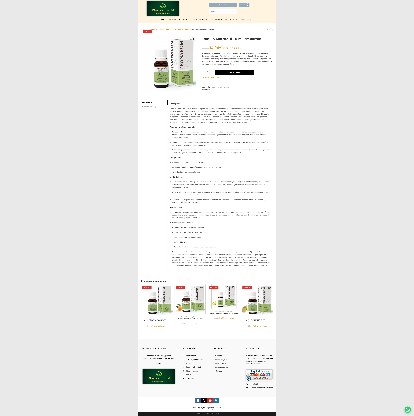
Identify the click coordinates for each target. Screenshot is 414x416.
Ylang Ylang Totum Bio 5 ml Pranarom (224, 313)
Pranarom (228, 87)
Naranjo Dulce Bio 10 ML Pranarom (190, 319)
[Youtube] (210, 400)
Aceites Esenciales (185, 30)
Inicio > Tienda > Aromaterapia (164, 30)
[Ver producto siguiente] (271, 29)
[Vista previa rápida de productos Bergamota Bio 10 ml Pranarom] (272, 288)
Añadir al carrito (234, 72)
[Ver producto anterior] (267, 29)
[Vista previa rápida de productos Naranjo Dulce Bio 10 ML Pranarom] (205, 288)
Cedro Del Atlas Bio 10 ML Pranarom (157, 321)
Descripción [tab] (147, 102)
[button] (193, 39)
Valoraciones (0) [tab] (149, 107)
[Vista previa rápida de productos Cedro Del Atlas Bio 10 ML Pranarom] (172, 288)
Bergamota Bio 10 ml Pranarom (257, 321)
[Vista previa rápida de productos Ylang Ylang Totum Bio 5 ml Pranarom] (239, 288)
